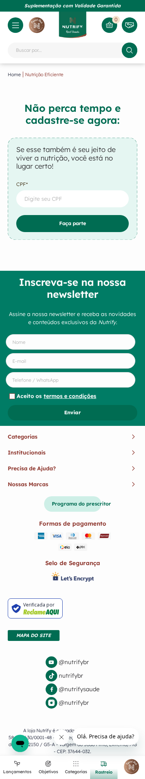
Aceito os (56, 396)
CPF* (22, 184)
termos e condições (70, 396)
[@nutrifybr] (72, 662)
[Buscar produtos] (129, 50)
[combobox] (72, 50)
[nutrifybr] (72, 676)
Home (14, 74)
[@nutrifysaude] (72, 689)
